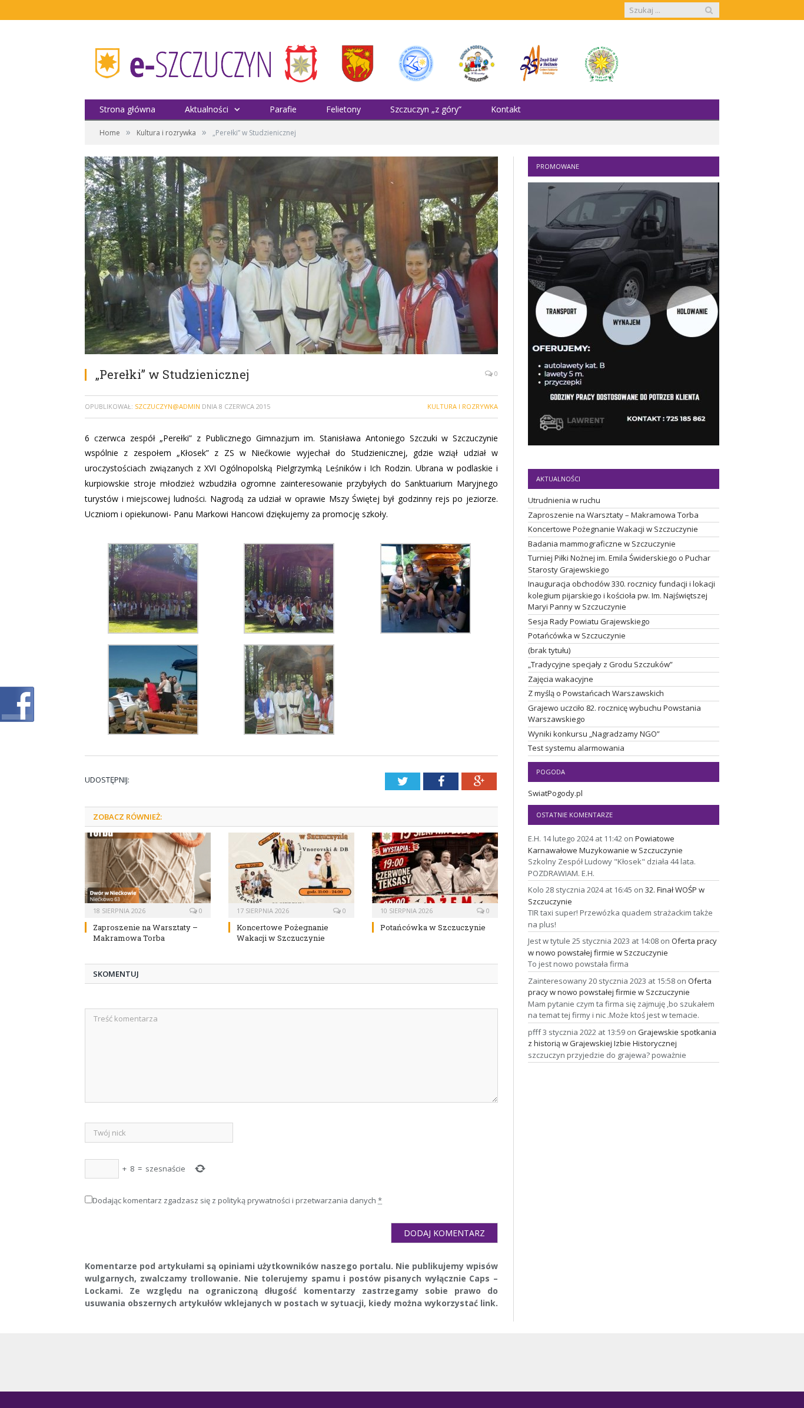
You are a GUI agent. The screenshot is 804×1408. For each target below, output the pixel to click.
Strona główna (127, 109)
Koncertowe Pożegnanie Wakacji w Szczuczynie (282, 932)
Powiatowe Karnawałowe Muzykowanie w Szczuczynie (605, 844)
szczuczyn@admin (167, 406)
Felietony (343, 109)
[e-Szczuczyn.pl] (179, 60)
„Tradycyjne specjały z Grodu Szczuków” (600, 664)
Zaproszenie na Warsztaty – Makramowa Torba (145, 932)
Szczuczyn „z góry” (425, 109)
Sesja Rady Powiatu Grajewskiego (589, 621)
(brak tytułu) (549, 650)
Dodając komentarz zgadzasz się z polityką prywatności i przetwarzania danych (237, 1200)
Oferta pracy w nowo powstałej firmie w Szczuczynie (622, 947)
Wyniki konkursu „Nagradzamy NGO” (594, 733)
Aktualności (206, 109)
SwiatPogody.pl (555, 793)
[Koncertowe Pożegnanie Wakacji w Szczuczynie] (291, 874)
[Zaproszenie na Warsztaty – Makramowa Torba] (148, 874)
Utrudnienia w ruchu (564, 500)
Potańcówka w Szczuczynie (433, 927)
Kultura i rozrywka (462, 406)
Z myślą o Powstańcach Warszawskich (596, 693)
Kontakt (506, 109)
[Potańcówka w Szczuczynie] (435, 874)
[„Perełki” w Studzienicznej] (291, 257)
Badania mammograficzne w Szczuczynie (602, 543)
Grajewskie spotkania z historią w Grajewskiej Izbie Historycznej (622, 1038)
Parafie (283, 109)
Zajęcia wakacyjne (560, 679)
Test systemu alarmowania (576, 748)
